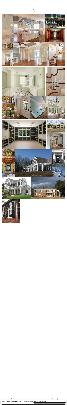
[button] (49, 1)
